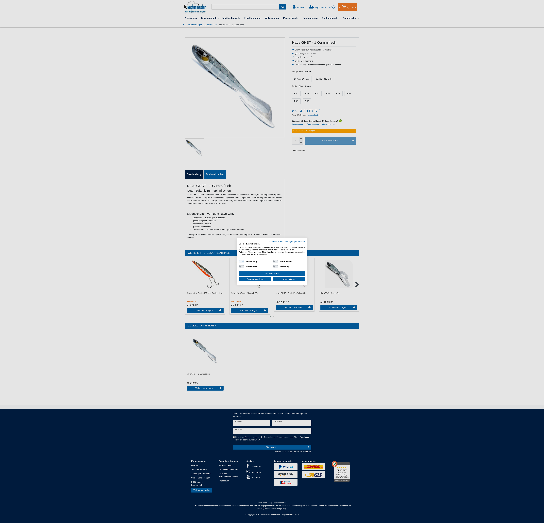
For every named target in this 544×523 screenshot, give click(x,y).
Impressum (300, 242)
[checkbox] (241, 261)
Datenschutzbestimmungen (281, 242)
